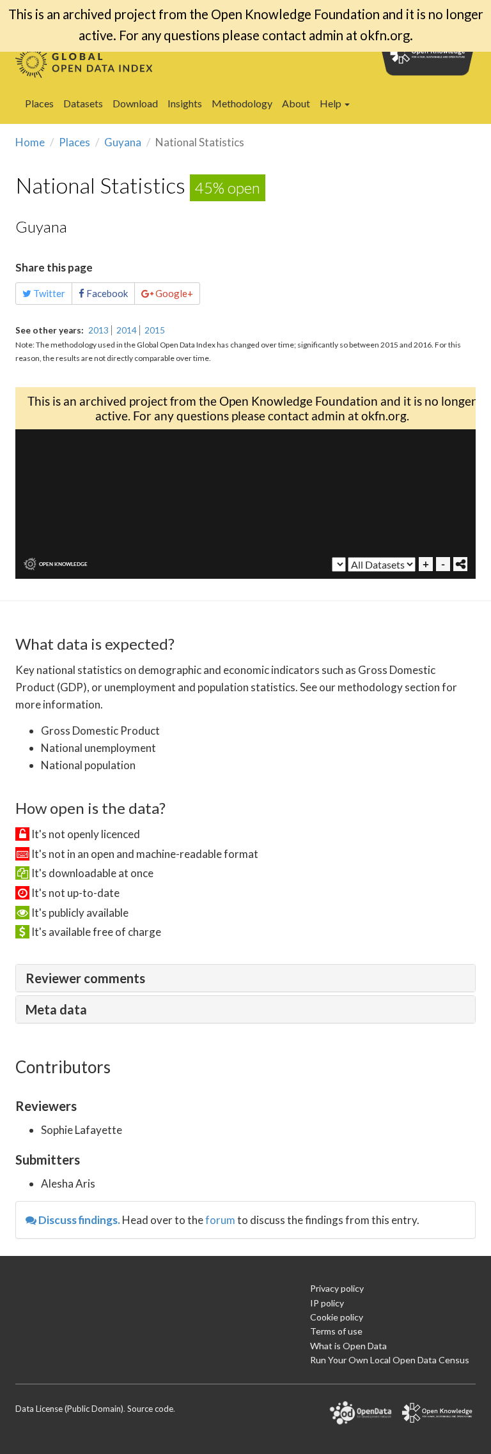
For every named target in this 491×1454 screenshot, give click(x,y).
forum (220, 1220)
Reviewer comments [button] (85, 978)
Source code (150, 1409)
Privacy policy (337, 1288)
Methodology (242, 103)
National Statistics (100, 185)
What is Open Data (348, 1345)
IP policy (327, 1302)
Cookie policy (336, 1317)
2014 (126, 330)
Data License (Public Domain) (69, 1409)
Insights (185, 103)
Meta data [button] (56, 1009)
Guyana (122, 142)
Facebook (106, 293)
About (296, 103)
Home (30, 142)
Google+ (173, 293)
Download (135, 103)
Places (39, 103)
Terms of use (336, 1331)
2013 (98, 330)
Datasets (83, 103)
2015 (154, 330)
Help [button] (331, 103)
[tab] (245, 978)
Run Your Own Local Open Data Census (389, 1359)
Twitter (48, 293)
